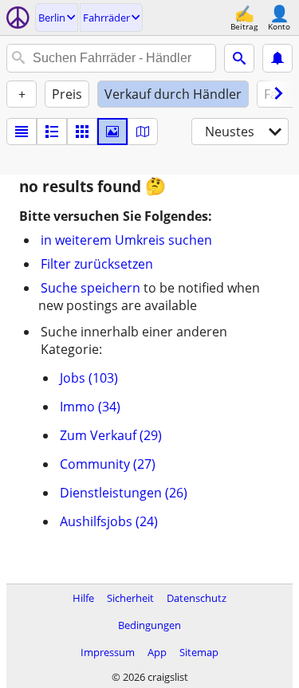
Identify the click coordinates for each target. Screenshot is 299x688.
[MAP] (143, 131)
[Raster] (82, 131)
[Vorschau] (52, 131)
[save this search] (277, 58)
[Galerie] (112, 131)
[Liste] (21, 131)
